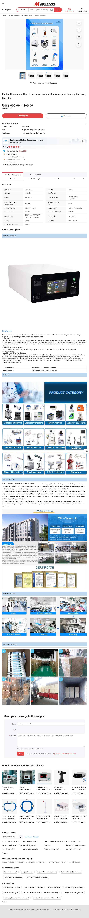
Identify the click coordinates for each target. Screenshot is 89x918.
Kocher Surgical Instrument (13, 877)
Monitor (47, 845)
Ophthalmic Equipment (73, 849)
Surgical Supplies (27, 872)
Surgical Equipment (10, 872)
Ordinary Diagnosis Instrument (76, 845)
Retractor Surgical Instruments (37, 877)
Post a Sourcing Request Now (64, 753)
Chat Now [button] (67, 116)
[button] (79, 179)
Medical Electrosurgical (52, 893)
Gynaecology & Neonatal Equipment (14, 845)
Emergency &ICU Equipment (54, 841)
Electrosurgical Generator (31, 893)
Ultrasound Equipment (9, 841)
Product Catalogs (33, 837)
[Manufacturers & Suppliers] (44, 4)
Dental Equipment (29, 845)
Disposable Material (30, 849)
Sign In (5, 165)
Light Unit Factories (54, 887)
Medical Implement (26, 16)
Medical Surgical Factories (74, 887)
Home (4, 16)
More (4, 902)
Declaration (67, 909)
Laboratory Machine (30, 841)
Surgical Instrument (40, 16)
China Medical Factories (12, 887)
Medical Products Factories (34, 887)
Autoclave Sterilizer (8, 849)
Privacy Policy (77, 909)
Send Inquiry (23, 116)
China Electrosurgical (11, 893)
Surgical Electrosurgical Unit (73, 893)
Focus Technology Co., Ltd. (30, 909)
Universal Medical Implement (47, 872)
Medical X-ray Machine (73, 841)
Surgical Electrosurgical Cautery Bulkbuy (47, 898)
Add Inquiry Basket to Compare (45, 83)
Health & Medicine (13, 16)
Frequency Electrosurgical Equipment (16, 898)
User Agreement (56, 909)
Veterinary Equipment (51, 849)
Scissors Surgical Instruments (71, 872)
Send (20, 753)
